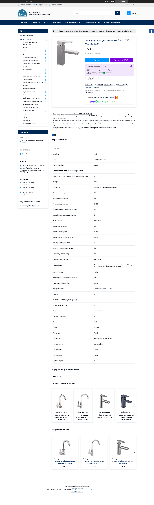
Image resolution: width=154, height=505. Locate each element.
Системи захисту (28, 110)
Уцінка (25, 47)
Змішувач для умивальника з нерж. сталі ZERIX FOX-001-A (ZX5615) (104, 414)
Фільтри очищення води (30, 57)
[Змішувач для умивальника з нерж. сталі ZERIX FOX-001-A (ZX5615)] (104, 399)
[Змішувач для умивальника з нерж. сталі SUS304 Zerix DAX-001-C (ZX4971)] (61, 399)
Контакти (57, 22)
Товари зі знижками (112, 22)
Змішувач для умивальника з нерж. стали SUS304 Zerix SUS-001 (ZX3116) (94, 461)
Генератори (26, 114)
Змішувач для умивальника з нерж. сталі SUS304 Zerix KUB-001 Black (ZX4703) (126, 415)
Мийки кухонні (27, 70)
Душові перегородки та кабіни (33, 82)
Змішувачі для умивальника (68, 31)
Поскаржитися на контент (82, 490)
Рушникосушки (27, 79)
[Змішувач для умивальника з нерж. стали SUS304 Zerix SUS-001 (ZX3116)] (94, 445)
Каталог (34, 22)
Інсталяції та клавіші (29, 88)
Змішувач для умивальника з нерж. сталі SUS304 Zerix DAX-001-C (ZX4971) (61, 415)
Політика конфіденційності (99, 490)
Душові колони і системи (31, 54)
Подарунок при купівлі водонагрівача (30, 43)
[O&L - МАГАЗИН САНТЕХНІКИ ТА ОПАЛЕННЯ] (22, 17)
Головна (23, 22)
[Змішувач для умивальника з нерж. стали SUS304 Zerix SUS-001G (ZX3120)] (83, 399)
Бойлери (25, 117)
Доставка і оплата (72, 22)
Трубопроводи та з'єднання (32, 98)
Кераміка (25, 85)
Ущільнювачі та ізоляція (30, 104)
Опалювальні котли (29, 123)
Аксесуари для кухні (29, 73)
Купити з (117, 60)
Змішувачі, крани (28, 51)
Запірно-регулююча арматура (33, 101)
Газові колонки (27, 120)
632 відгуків (110, 1)
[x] (55, 135)
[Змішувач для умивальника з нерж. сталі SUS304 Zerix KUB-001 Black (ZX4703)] (126, 399)
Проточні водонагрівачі (30, 60)
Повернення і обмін (92, 22)
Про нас (46, 22)
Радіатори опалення (29, 92)
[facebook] (53, 135)
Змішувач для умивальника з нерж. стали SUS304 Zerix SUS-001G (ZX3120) (83, 415)
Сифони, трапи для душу (31, 107)
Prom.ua (86, 486)
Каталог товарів (25, 39)
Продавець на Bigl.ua (77, 488)
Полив (25, 66)
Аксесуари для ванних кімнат (32, 76)
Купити (97, 60)
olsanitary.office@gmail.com (30, 205)
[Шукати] (117, 13)
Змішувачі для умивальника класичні (91, 31)
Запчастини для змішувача (31, 63)
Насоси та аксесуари (30, 95)
